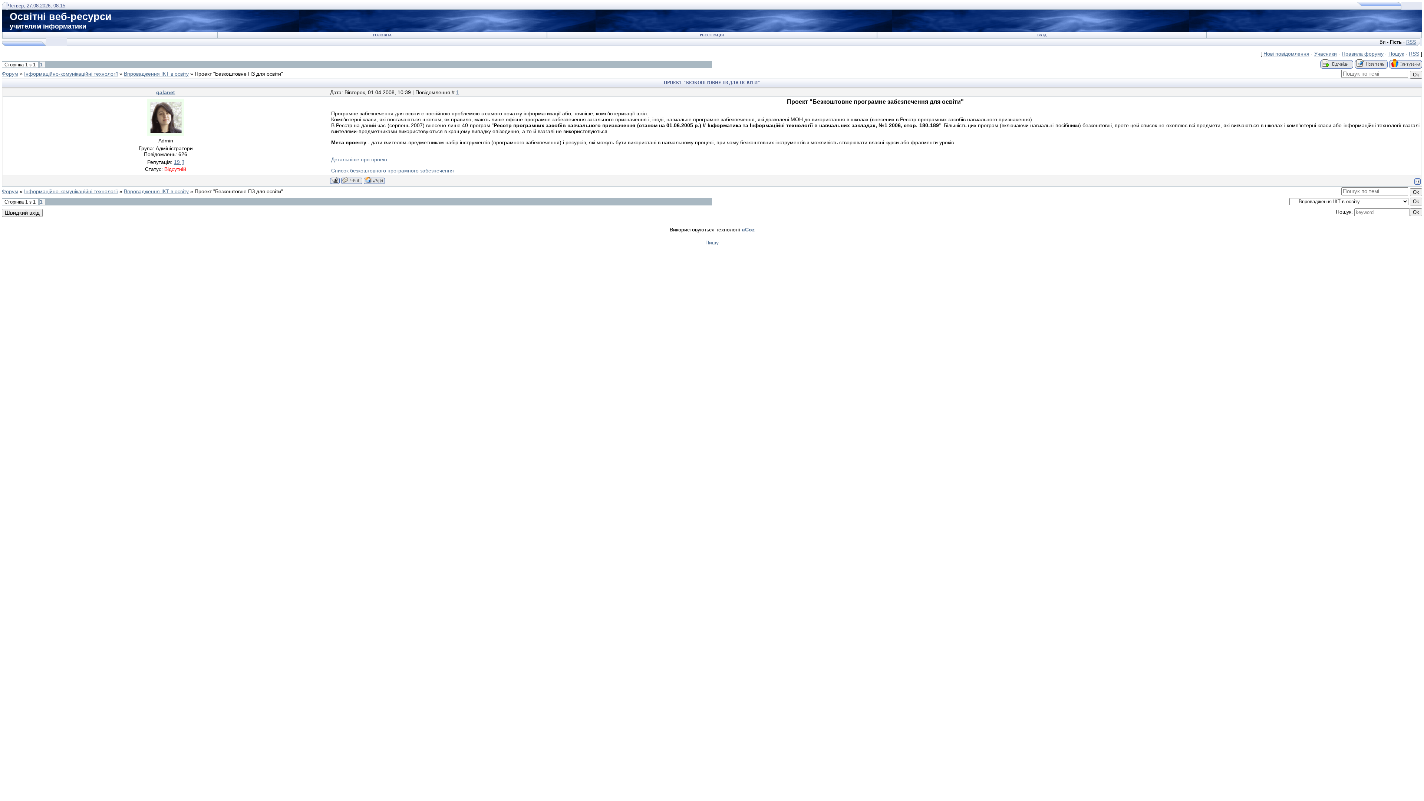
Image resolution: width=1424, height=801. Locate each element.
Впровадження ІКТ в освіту (156, 74)
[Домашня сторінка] (374, 180)
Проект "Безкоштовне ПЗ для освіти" (239, 74)
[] (179, 162)
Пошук (1396, 54)
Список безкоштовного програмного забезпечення (392, 171)
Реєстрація (712, 35)
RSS (1411, 42)
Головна (382, 35)
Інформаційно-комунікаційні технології (71, 74)
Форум (10, 74)
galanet (165, 92)
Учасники (1325, 54)
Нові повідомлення (1286, 54)
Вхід (1041, 35)
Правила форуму (1363, 54)
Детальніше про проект (359, 159)
